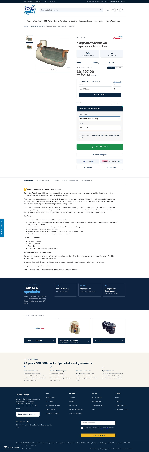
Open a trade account (28, 414)
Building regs (96, 401)
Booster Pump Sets (53, 405)
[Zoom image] (68, 69)
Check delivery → (100, 95)
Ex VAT (111, 67)
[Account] (117, 10)
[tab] (29, 39)
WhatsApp (39, 1)
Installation (73, 405)
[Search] (101, 10)
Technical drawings (76, 409)
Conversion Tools (121, 409)
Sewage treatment (52, 413)
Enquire (89, 167)
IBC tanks (49, 401)
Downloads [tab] (87, 180)
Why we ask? (117, 82)
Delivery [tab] (56, 180)
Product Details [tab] (43, 180)
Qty (114, 85)
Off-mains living (97, 405)
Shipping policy (105, 449)
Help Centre (28, 1)
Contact (117, 401)
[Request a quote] (108, 10)
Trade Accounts (49, 1)
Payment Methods (75, 413)
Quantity (79, 102)
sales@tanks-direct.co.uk (94, 1)
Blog (93, 409)
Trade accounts (120, 405)
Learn (93, 161)
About (117, 397)
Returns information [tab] (70, 180)
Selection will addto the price (99, 136)
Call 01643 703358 (113, 1)
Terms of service (127, 449)
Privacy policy (94, 449)
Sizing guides (97, 397)
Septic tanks (50, 409)
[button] (122, 10)
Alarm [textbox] (81, 123)
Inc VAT (119, 67)
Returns (72, 401)
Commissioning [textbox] (84, 114)
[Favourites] (113, 10)
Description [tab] (28, 180)
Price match (113, 167)
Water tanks (50, 397)
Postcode (81, 85)
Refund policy (116, 449)
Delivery (72, 397)
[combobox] (71, 10)
